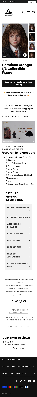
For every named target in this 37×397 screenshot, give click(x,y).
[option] (15, 41)
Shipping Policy (18, 312)
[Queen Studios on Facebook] (16, 380)
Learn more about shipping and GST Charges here (21, 110)
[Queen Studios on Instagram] (29, 380)
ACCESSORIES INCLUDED (18, 225)
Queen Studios (11, 359)
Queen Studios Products (18, 366)
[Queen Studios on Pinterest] (25, 380)
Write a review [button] (18, 348)
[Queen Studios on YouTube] (34, 380)
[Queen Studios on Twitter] (21, 380)
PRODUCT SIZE (18, 247)
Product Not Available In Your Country (18, 83)
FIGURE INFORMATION (18, 209)
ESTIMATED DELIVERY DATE (18, 265)
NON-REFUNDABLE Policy (20, 317)
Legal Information (14, 373)
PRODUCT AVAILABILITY (18, 255)
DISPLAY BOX (18, 240)
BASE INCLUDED (18, 233)
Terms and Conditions (20, 320)
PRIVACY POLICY (20, 310)
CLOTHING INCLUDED (18, 217)
